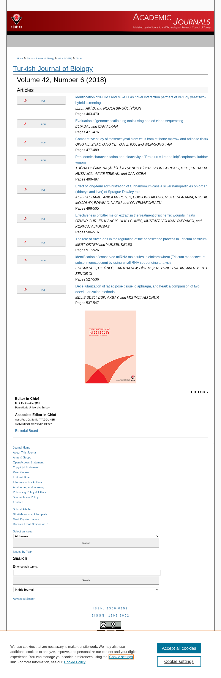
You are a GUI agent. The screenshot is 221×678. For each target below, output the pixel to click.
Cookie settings (121, 657)
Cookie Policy (74, 662)
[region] (110, 654)
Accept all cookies (179, 648)
